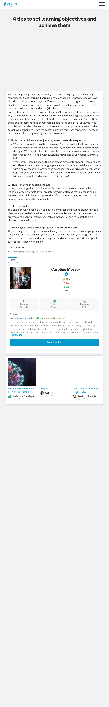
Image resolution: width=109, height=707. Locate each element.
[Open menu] (102, 4)
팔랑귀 (43, 389)
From (53, 304)
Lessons (84, 304)
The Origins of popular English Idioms (85, 391)
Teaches (24, 304)
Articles (10, 252)
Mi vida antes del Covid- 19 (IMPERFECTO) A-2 (21, 391)
